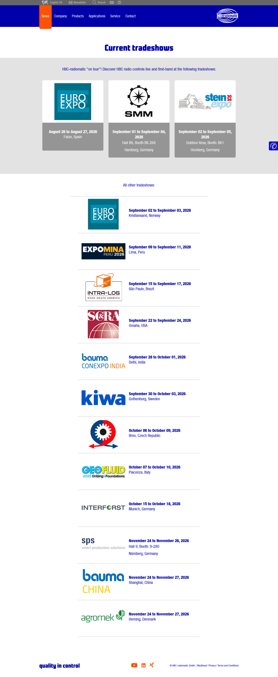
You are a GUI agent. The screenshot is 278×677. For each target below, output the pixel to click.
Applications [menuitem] (97, 16)
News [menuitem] (45, 16)
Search (102, 2)
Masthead (202, 665)
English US (56, 2)
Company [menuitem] (60, 16)
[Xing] (152, 666)
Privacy (212, 665)
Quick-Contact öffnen (273, 146)
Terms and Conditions (228, 665)
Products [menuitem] (78, 16)
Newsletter (80, 2)
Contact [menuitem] (130, 16)
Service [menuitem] (115, 16)
